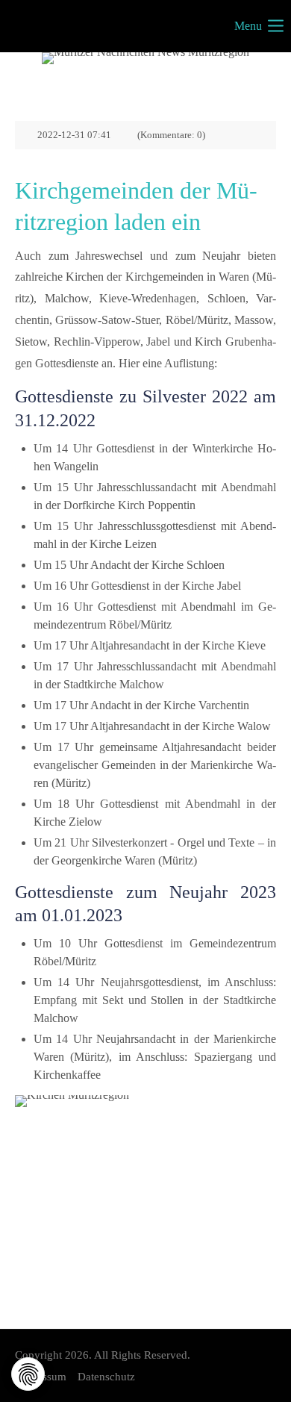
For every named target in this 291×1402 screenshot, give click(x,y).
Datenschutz (106, 1377)
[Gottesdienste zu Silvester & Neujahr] (145, 1193)
